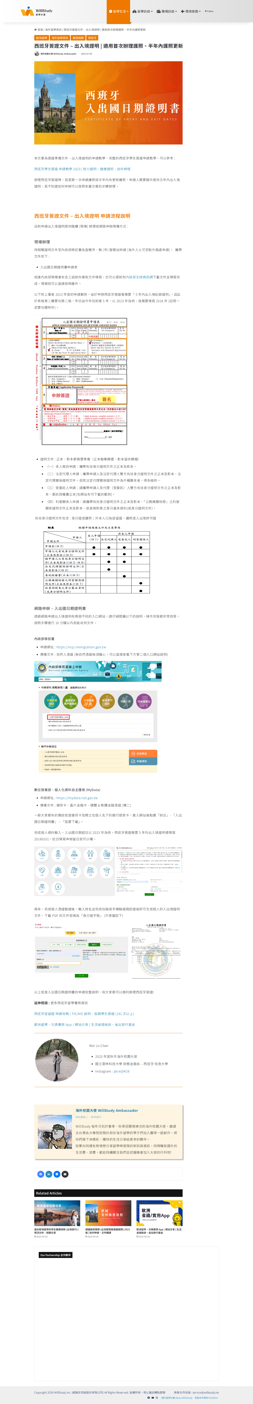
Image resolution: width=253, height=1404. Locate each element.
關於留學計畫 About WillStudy (176, 1397)
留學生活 (119, 11)
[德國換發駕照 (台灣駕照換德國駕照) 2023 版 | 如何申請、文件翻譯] (108, 1213)
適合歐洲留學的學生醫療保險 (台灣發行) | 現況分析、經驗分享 (56, 1231)
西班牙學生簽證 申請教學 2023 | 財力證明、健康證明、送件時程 (82, 168)
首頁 (40, 29)
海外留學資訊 (53, 29)
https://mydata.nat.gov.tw (77, 797)
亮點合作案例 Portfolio (206, 1397)
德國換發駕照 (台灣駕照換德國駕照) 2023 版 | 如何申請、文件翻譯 (107, 1231)
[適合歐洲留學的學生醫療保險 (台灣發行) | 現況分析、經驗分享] (57, 1213)
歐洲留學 (41, 38)
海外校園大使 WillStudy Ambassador (58, 53)
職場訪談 (168, 11)
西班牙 (92, 38)
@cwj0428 (122, 1071)
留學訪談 (143, 11)
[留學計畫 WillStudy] (28, 11)
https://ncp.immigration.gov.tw (81, 647)
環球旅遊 (191, 11)
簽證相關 (78, 38)
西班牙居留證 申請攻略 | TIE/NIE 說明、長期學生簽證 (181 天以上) (84, 1013)
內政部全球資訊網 (139, 277)
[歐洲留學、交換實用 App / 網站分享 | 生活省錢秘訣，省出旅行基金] (159, 1213)
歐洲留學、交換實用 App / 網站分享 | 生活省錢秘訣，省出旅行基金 (84, 1024)
